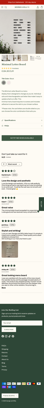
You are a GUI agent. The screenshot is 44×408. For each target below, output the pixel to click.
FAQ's (4, 346)
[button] (7, 68)
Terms (4, 366)
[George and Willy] (22, 7)
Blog (3, 363)
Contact (4, 356)
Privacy (4, 370)
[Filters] (4, 164)
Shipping (5, 349)
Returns (4, 352)
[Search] (7, 7)
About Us (5, 359)
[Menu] (2, 7)
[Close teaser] (38, 212)
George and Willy (11, 401)
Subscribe (9, 329)
